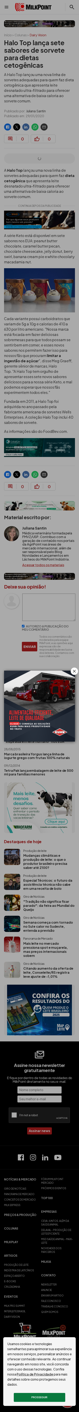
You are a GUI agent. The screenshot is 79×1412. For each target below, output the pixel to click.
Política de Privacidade (35, 1374)
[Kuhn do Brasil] (39, 706)
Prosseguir (39, 1397)
